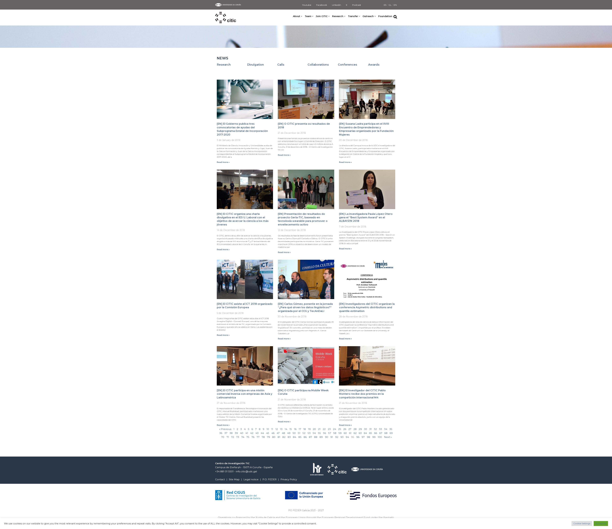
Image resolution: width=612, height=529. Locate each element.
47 (278, 433)
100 (380, 437)
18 (304, 429)
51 (299, 433)
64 (365, 433)
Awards (373, 64)
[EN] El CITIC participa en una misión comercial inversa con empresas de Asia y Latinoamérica (244, 394)
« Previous (225, 429)
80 (273, 437)
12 (276, 429)
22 (324, 429)
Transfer (353, 16)
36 (220, 433)
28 (355, 429)
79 (268, 437)
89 (321, 437)
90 (326, 437)
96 (357, 437)
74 (242, 437)
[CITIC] (225, 13)
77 (258, 437)
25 (339, 429)
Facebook (321, 5)
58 (334, 433)
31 (370, 429)
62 (355, 433)
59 (340, 433)
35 (390, 429)
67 (380, 433)
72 (232, 437)
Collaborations (318, 64)
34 (385, 429)
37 (225, 433)
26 (344, 429)
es (385, 5)
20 (314, 429)
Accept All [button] (601, 523)
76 (252, 437)
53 (309, 433)
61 (350, 433)
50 (294, 433)
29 (360, 429)
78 (263, 437)
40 (241, 433)
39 (236, 433)
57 (329, 433)
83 (289, 437)
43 (257, 433)
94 (347, 437)
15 (290, 429)
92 (336, 437)
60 (345, 433)
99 (373, 437)
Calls (280, 64)
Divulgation (255, 64)
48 (283, 433)
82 (283, 437)
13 (281, 429)
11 (272, 429)
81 (279, 437)
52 (303, 433)
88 (315, 437)
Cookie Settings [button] (581, 523)
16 (295, 429)
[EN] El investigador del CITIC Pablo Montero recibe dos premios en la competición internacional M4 (362, 394)
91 (331, 437)
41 (246, 433)
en (395, 5)
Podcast (356, 5)
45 (267, 433)
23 (329, 429)
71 (227, 437)
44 (262, 433)
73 (237, 437)
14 (286, 429)
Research (224, 64)
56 (324, 433)
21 (319, 429)
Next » (388, 437)
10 (267, 429)
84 (294, 437)
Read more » (223, 162)
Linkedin (336, 5)
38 (231, 433)
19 (309, 429)
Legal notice (251, 479)
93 (341, 437)
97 (363, 437)
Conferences (347, 64)
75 (247, 437)
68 (385, 433)
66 (375, 433)
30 (365, 429)
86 (305, 437)
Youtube (306, 5)
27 (349, 429)
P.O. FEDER (269, 479)
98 (368, 437)
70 (222, 437)
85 (299, 437)
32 (375, 429)
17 (300, 429)
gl (390, 5)
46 (272, 433)
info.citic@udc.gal (246, 471)
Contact (220, 479)
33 (380, 429)
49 (288, 433)
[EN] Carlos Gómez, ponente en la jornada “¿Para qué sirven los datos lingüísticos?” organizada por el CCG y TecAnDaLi (305, 307)
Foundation (385, 16)
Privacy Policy (288, 479)
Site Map (234, 479)
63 (360, 433)
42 (251, 433)
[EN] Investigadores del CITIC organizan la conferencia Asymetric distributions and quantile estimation (367, 307)
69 (391, 433)
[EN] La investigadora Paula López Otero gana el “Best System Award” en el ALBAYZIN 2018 (366, 217)
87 (310, 437)
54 (314, 433)
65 (370, 433)
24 (334, 429)
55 (319, 433)
